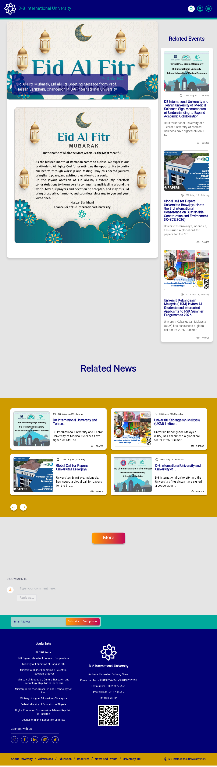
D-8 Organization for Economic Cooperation (43, 658)
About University (22, 759)
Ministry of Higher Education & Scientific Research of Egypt (43, 672)
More (108, 538)
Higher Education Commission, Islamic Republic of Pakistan (43, 712)
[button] (13, 507)
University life (132, 759)
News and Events (106, 759)
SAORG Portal (43, 652)
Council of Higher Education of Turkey (43, 720)
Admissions (45, 759)
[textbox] (113, 589)
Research (83, 759)
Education (65, 759)
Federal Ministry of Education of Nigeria (43, 704)
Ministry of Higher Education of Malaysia (43, 699)
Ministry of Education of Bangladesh (43, 664)
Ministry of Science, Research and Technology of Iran (43, 691)
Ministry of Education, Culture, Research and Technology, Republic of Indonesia (43, 681)
